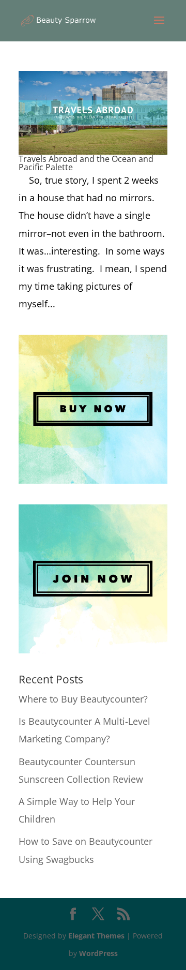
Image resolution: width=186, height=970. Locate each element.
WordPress (98, 953)
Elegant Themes (96, 936)
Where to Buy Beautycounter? (83, 699)
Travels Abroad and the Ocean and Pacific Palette (86, 163)
